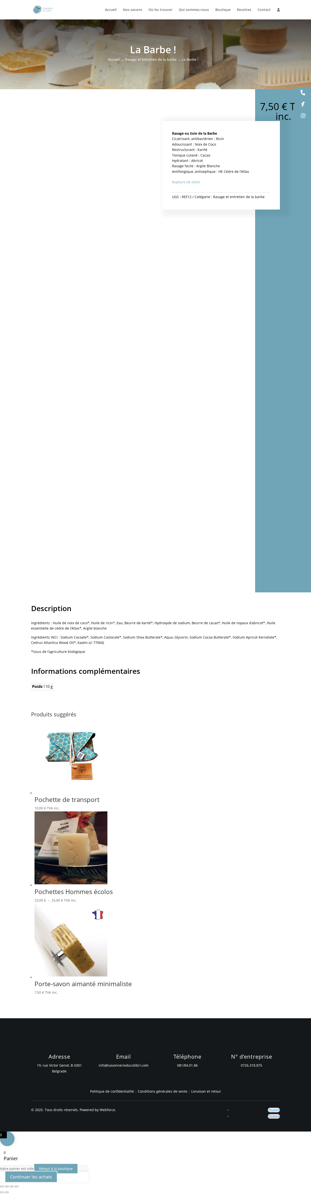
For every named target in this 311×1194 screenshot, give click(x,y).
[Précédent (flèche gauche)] (2, 1192)
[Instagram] (303, 116)
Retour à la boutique (56, 1168)
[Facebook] (303, 104)
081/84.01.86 (187, 1065)
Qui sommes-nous (194, 10)
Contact (264, 10)
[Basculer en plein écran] (7, 1186)
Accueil (111, 10)
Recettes (244, 10)
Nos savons (132, 10)
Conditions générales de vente (163, 1091)
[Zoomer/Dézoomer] (2, 1186)
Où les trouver (160, 10)
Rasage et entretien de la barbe (151, 59)
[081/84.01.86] (303, 93)
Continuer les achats (31, 1177)
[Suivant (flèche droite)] (7, 1192)
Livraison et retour (206, 1091)
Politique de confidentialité (112, 1091)
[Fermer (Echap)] (16, 1186)
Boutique (223, 10)
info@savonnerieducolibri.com (123, 1065)
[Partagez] (12, 1186)
